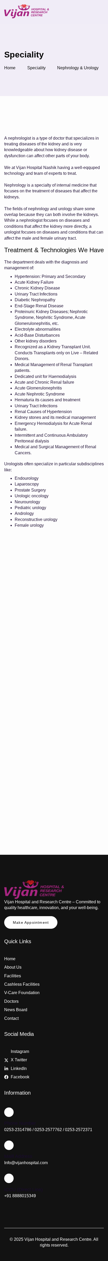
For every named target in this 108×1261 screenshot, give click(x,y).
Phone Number (20, 1123)
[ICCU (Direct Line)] (9, 1178)
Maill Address (18, 1156)
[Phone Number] (9, 1112)
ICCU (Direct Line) (23, 1189)
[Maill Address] (9, 1145)
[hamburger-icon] (98, 12)
